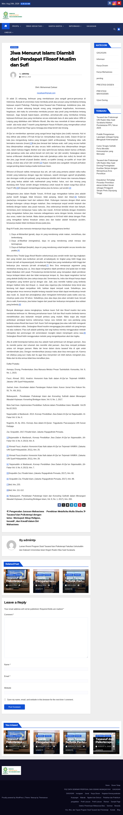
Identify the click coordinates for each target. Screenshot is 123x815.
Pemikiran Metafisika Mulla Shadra (64, 511)
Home (107, 785)
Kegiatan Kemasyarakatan (111, 793)
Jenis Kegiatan (34, 26)
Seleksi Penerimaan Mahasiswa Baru (92, 806)
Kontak (112, 810)
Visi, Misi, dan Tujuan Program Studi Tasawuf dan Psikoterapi (86, 810)
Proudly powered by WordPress (13, 797)
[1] (31, 143)
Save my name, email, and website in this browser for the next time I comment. (40, 700)
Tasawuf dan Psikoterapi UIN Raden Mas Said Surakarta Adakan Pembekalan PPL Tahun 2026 (107, 122)
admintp (25, 74)
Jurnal (87, 793)
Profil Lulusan (85, 802)
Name (7, 665)
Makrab (82, 797)
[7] (47, 265)
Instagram (79, 793)
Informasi (74, 26)
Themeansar (43, 797)
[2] (41, 163)
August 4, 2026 (15, 746)
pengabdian (75, 802)
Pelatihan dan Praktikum (111, 797)
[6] (19, 251)
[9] (85, 333)
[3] (17, 188)
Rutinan (106, 802)
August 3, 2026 (104, 746)
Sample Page (115, 802)
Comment (9, 615)
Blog (118, 810)
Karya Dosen (102, 66)
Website (7, 688)
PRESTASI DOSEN (105, 85)
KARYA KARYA (56, 26)
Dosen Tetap (115, 785)
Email (7, 676)
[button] (114, 29)
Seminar (110, 806)
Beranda (117, 806)
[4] (70, 188)
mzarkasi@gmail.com (46, 93)
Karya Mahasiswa (104, 72)
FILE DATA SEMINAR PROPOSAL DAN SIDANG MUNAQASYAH (87, 789)
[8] (20, 305)
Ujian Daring (102, 100)
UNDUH (8, 32)
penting (18, 574)
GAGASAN (91, 26)
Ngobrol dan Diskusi (94, 797)
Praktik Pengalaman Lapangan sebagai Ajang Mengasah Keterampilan (107, 137)
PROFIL (16, 26)
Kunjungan (74, 797)
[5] (76, 197)
